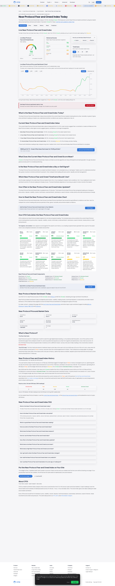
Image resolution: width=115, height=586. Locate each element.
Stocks (56, 2)
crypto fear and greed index (51, 395)
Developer (72, 2)
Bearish (92, 40)
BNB (29, 306)
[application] (57, 85)
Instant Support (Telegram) (92, 569)
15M (87, 51)
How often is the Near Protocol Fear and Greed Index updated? (37, 440)
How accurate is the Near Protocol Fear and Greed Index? (36, 427)
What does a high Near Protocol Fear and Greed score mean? (37, 448)
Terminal (42, 2)
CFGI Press (70, 567)
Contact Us (88, 567)
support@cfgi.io (89, 571)
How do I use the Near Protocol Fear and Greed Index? (35, 435)
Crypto (48, 2)
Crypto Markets (40, 11)
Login (93, 2)
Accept (75, 582)
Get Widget (90, 208)
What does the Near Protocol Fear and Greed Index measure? (37, 431)
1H (82, 51)
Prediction (53, 25)
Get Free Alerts (90, 105)
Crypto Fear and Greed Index (29, 11)
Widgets (15, 575)
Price (30, 25)
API (54, 495)
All (41, 71)
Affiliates (70, 569)
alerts (56, 495)
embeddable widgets (66, 495)
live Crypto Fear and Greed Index (51, 304)
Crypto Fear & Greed (36, 569)
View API (90, 286)
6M (36, 71)
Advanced (64, 2)
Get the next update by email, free (65, 22)
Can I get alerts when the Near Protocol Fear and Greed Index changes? (40, 453)
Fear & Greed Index (36, 567)
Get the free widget (25, 476)
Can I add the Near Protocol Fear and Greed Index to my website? (38, 457)
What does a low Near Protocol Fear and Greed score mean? (36, 444)
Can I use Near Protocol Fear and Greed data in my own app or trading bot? (40, 462)
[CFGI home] (17, 2)
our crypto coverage (32, 378)
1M (26, 71)
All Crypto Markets (36, 571)
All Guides (52, 567)
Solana (26, 306)
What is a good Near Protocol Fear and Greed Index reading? (36, 422)
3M (31, 71)
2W (23, 71)
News (47, 25)
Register (99, 2)
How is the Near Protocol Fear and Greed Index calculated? (36, 413)
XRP (32, 306)
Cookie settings (89, 582)
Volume (35, 25)
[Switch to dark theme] (89, 2)
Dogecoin (38, 306)
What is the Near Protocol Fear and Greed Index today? (35, 406)
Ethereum (21, 306)
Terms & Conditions (72, 573)
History (41, 25)
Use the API (39, 476)
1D (74, 51)
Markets (51, 573)
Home (20, 11)
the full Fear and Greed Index (82, 376)
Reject (68, 582)
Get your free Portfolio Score (86, 149)
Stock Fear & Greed (36, 573)
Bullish (77, 40)
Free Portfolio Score (18, 569)
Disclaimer (70, 571)
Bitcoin (53, 296)
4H (78, 51)
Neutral (84, 40)
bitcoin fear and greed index (69, 395)
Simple (83, 71)
